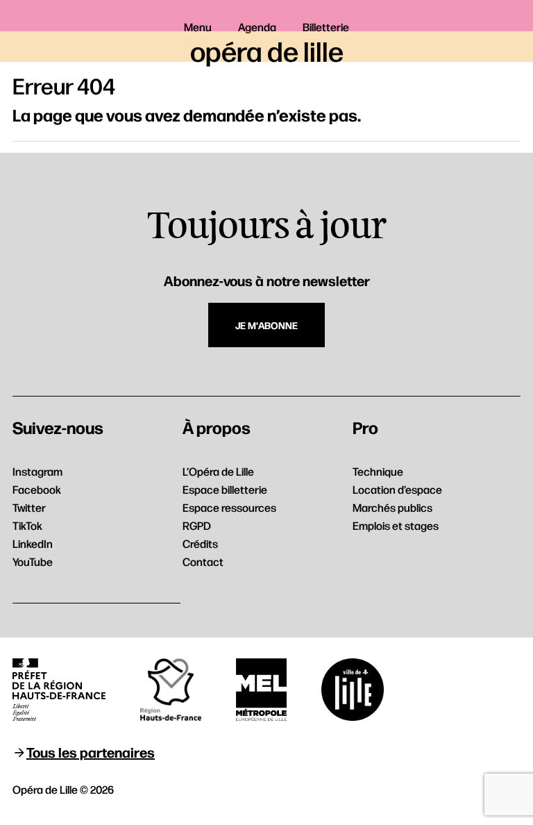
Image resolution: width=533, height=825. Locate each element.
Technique (378, 471)
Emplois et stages (396, 525)
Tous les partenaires (90, 751)
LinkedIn (32, 543)
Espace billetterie (225, 489)
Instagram (37, 471)
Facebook (36, 489)
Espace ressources (229, 507)
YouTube (32, 561)
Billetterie (326, 26)
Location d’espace (397, 489)
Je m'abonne (266, 325)
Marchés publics (392, 507)
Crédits (200, 543)
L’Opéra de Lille (218, 471)
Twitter (29, 507)
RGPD (197, 525)
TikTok (27, 525)
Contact (203, 561)
